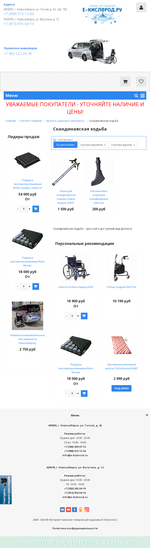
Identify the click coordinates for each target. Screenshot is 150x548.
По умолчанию (65, 144)
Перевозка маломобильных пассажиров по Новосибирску (27, 339)
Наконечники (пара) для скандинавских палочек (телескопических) (98, 198)
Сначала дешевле (92, 144)
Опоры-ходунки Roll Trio (121, 287)
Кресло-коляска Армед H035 (76, 287)
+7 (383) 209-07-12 (75, 446)
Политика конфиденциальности (75, 528)
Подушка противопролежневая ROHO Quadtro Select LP (27, 184)
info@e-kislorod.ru (75, 455)
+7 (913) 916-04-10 (19, 23)
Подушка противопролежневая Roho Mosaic (27, 261)
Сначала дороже (122, 144)
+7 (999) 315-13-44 (19, 13)
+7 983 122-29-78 (18, 53)
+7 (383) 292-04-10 (75, 488)
